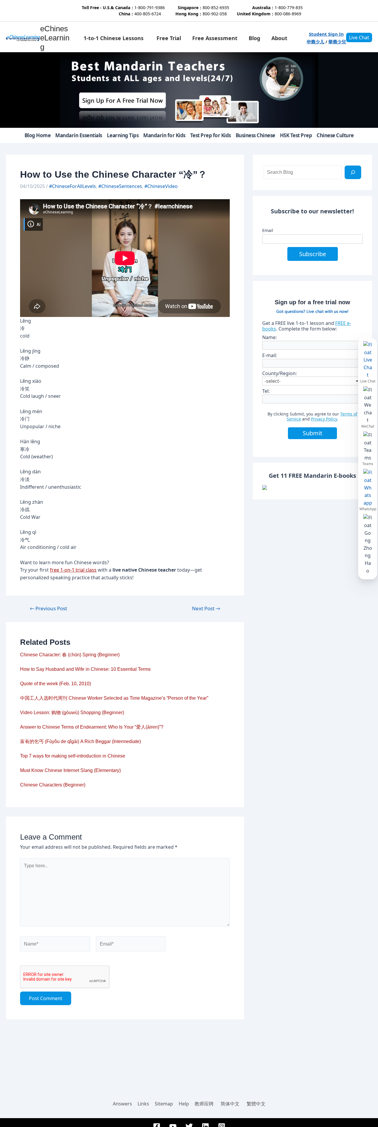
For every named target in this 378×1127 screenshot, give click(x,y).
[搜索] (353, 172)
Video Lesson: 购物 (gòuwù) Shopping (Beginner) (72, 712)
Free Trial (169, 38)
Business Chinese (255, 135)
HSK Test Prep (296, 135)
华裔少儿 (315, 42)
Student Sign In (326, 34)
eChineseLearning (54, 37)
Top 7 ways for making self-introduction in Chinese (72, 755)
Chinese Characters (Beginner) (52, 784)
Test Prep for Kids (210, 135)
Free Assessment (214, 38)
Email (267, 230)
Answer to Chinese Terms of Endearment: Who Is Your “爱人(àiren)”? (91, 726)
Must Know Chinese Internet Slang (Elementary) (70, 770)
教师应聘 (204, 1103)
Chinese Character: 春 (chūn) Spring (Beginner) (70, 654)
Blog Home (38, 135)
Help (184, 1103)
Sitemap (164, 1103)
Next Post (206, 608)
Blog (254, 38)
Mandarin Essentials (78, 135)
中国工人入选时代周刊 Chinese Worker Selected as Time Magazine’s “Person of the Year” (114, 698)
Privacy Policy (324, 419)
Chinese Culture (335, 135)
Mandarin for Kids (164, 135)
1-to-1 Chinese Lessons (114, 38)
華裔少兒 (337, 42)
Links (143, 1103)
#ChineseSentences (120, 186)
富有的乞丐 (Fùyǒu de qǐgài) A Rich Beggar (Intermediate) (80, 741)
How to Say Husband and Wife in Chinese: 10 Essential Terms (85, 669)
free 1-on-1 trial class (73, 570)
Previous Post (48, 608)
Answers (122, 1103)
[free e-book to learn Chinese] (312, 487)
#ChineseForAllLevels (72, 186)
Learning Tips (123, 135)
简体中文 (230, 1103)
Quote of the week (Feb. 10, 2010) (55, 683)
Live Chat (359, 37)
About (279, 38)
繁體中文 (256, 1103)
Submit (312, 433)
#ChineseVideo (161, 186)
